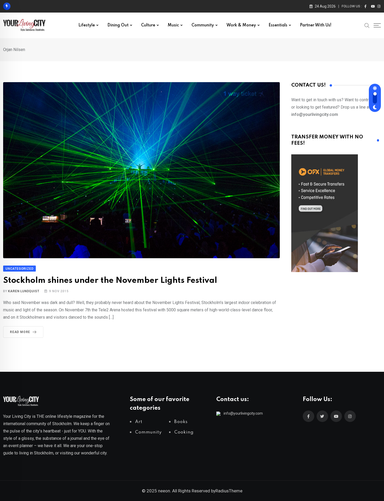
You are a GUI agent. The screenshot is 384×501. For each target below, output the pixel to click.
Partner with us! (315, 25)
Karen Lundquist (23, 291)
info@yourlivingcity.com (243, 413)
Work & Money (241, 25)
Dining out (118, 25)
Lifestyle (86, 25)
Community (202, 25)
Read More (20, 332)
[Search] (367, 25)
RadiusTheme (229, 490)
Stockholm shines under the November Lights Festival (110, 281)
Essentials (278, 25)
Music (173, 25)
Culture (148, 25)
